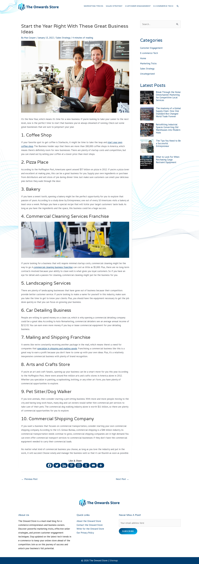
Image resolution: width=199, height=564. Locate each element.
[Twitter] (56, 465)
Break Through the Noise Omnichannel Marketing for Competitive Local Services (168, 96)
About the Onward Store (89, 521)
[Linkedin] (64, 465)
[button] (177, 6)
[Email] (93, 465)
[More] (100, 465)
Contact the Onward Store (90, 524)
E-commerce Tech (149, 53)
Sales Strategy (63, 37)
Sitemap (114, 560)
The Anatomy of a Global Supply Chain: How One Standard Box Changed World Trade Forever (168, 112)
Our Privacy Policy (85, 532)
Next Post (122, 479)
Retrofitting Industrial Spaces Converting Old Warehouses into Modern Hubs (168, 128)
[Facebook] (49, 465)
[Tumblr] (86, 465)
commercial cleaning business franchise (53, 267)
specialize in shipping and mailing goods (57, 348)
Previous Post (29, 479)
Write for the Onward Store (90, 528)
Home (143, 58)
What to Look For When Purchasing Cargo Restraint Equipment (167, 159)
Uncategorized (147, 73)
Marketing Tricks (148, 63)
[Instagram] (78, 465)
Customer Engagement (151, 47)
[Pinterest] (71, 465)
